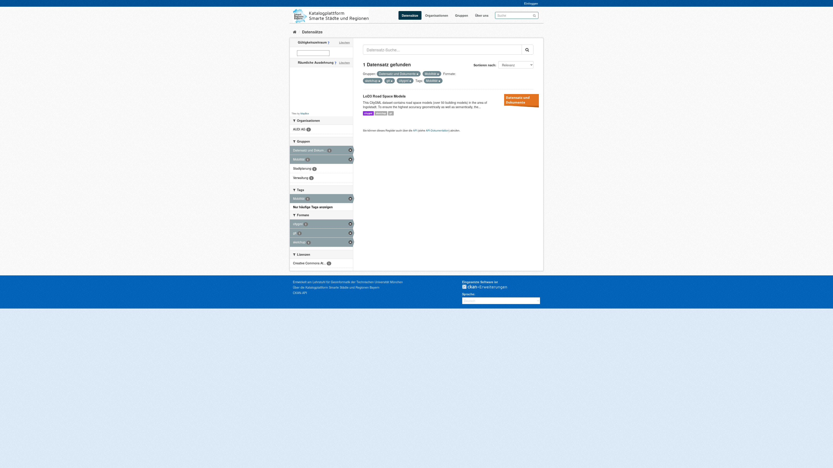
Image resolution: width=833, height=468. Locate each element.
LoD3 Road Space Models (384, 96)
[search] (527, 50)
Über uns (482, 15)
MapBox (304, 113)
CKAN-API (300, 293)
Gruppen (461, 15)
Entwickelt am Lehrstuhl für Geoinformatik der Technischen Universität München (348, 282)
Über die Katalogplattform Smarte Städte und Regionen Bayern (336, 287)
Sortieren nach (484, 65)
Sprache (468, 294)
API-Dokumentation (437, 130)
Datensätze (410, 15)
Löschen (344, 42)
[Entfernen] (417, 74)
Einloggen (531, 3)
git (390, 113)
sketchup (381, 113)
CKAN (488, 287)
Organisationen (436, 15)
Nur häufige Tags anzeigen (313, 207)
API (415, 130)
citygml (368, 113)
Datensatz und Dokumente (518, 99)
